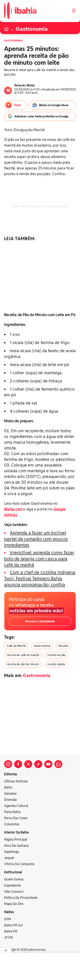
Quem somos (14, 879)
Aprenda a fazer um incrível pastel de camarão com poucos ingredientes (36, 539)
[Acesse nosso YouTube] (48, 764)
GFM (7, 919)
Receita (63, 646)
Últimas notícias (16, 781)
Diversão (10, 800)
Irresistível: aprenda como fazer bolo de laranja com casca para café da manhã (39, 559)
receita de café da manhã (23, 655)
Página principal (15, 839)
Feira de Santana (16, 845)
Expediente (12, 885)
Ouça (17, 105)
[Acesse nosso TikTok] (38, 764)
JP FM (8, 937)
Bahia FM (10, 931)
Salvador (10, 793)
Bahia (8, 787)
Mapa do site (13, 904)
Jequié (9, 858)
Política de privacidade (21, 898)
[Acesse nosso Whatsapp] (58, 764)
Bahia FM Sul (13, 925)
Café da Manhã (16, 646)
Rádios (9, 912)
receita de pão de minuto (23, 664)
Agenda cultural (16, 806)
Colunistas (11, 824)
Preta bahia (12, 812)
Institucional (13, 872)
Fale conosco (13, 891)
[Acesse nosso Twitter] (28, 764)
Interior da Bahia (16, 832)
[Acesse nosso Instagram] (8, 764)
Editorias (10, 774)
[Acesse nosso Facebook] (18, 764)
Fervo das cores (15, 818)
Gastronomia (32, 29)
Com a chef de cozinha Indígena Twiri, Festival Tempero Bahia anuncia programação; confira (39, 578)
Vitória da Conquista (19, 864)
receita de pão (56, 655)
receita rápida (56, 664)
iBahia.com (13, 509)
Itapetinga (11, 852)
